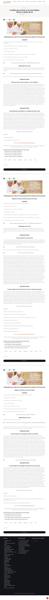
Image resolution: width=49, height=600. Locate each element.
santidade (31, 351)
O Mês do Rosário (7, 575)
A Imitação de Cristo (7, 540)
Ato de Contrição (21, 549)
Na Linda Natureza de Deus (8, 570)
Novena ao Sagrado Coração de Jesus (10, 571)
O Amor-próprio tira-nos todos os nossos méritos (13, 342)
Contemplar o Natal (7, 558)
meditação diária (25, 351)
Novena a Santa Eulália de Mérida (24, 550)
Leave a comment (24, 169)
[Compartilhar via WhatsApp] (11, 19)
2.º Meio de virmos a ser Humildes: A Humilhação (13, 151)
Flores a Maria (6, 564)
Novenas (5, 574)
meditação (20, 351)
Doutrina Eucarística (7, 559)
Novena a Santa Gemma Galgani (24, 540)
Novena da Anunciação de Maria (24, 544)
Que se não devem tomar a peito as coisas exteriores (14, 156)
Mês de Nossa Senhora (7, 569)
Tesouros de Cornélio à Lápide (9, 587)
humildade (15, 351)
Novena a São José (21, 548)
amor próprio (6, 351)
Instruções (6, 566)
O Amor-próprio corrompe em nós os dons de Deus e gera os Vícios (16, 347)
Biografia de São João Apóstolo (9, 549)
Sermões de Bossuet (7, 584)
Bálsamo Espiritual (7, 548)
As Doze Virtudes (7, 545)
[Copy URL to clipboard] (4, 165)
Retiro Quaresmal (7, 580)
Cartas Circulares (7, 555)
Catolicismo (6, 556)
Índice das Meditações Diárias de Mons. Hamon (27, 142)
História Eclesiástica (7, 565)
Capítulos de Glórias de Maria (9, 554)
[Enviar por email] (14, 19)
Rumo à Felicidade (7, 581)
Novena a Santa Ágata (22, 553)
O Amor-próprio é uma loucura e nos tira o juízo (13, 514)
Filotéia (5, 563)
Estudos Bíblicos (6, 561)
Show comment (24, 360)
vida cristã (36, 351)
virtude (40, 351)
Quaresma (6, 579)
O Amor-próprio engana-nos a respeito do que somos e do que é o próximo (17, 346)
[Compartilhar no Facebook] (5, 19)
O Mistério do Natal (7, 576)
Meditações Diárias (7, 568)
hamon (10, 351)
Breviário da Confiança (7, 550)
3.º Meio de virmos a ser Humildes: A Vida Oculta (13, 154)
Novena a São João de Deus (23, 543)
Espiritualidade (6, 560)
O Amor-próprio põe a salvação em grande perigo (13, 344)
